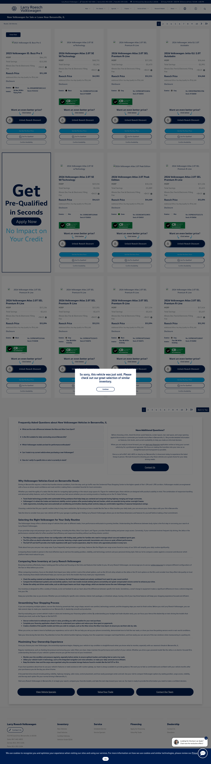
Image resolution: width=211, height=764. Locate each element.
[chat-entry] (203, 753)
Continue (105, 389)
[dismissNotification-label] (206, 738)
